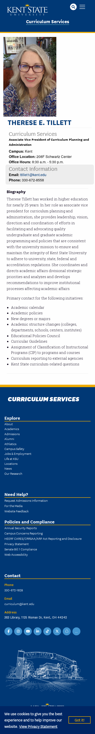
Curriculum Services (47, 21)
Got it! (79, 719)
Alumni (9, 438)
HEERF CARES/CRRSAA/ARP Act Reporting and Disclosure (43, 538)
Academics (11, 428)
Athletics (10, 443)
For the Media (13, 505)
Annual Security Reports (20, 527)
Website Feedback (16, 511)
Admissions (12, 433)
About (8, 423)
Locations (10, 463)
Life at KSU (11, 458)
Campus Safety (14, 448)
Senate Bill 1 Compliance (20, 549)
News (8, 468)
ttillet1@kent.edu (33, 174)
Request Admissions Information (26, 500)
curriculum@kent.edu (19, 603)
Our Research (13, 473)
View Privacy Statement (38, 726)
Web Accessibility (16, 554)
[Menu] (82, 7)
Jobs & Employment (17, 453)
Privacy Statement (16, 543)
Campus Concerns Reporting (23, 533)
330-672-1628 (13, 590)
